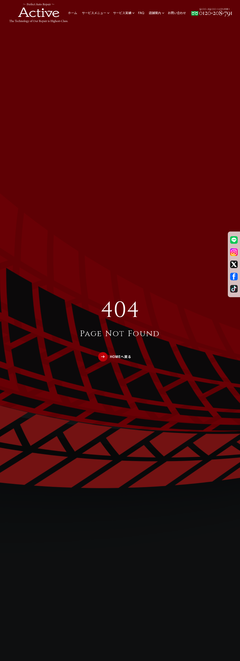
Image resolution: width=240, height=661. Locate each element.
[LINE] (234, 240)
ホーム (72, 13)
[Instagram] (234, 252)
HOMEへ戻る (120, 356)
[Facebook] (234, 276)
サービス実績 (122, 13)
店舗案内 (155, 13)
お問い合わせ (177, 13)
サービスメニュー (94, 13)
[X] (234, 264)
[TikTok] (234, 289)
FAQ (141, 13)
